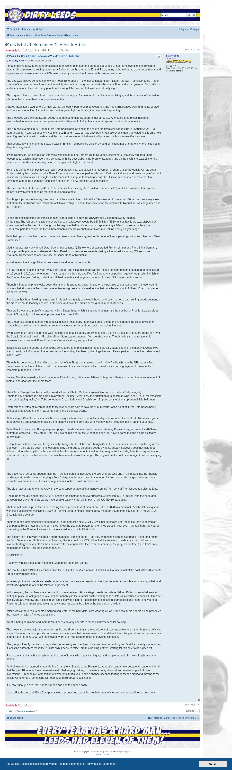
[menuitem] (28, 29)
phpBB (86, 751)
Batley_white (172, 55)
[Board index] (43, 15)
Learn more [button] (109, 763)
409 (174, 66)
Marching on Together (122, 751)
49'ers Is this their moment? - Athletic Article (45, 44)
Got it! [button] (213, 764)
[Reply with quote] (159, 57)
